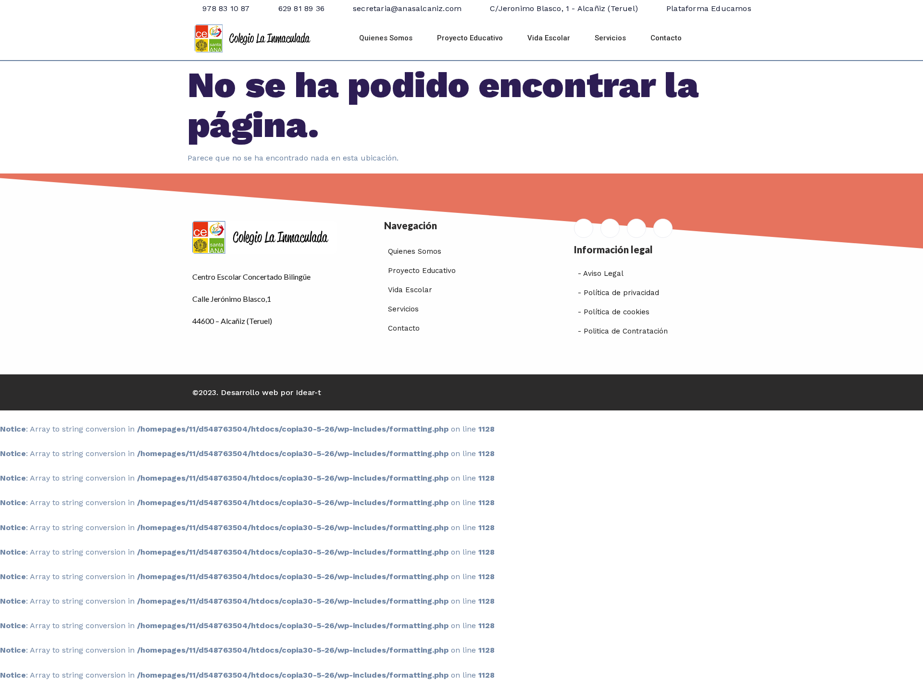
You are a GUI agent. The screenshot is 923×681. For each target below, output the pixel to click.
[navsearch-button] (718, 38)
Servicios (610, 38)
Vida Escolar (548, 38)
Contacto (666, 38)
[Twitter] (636, 228)
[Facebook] (610, 228)
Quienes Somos (385, 38)
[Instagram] (663, 228)
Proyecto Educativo (470, 38)
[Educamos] (583, 228)
